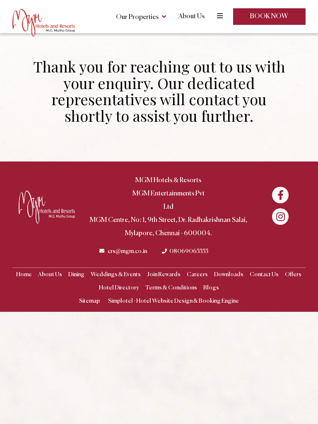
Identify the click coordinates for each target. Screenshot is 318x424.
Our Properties (137, 17)
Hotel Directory (119, 288)
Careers (197, 274)
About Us (191, 16)
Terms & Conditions (171, 288)
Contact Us (264, 274)
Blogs (211, 288)
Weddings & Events (116, 274)
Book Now (269, 16)
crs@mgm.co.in (127, 251)
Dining (76, 274)
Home (24, 274)
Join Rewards (164, 274)
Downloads (228, 274)
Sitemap (89, 301)
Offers (293, 274)
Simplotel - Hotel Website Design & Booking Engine (173, 301)
